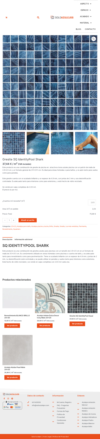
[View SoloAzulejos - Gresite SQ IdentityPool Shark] (13, 143)
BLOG (78, 29)
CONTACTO (90, 29)
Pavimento (82, 226)
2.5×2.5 (13, 226)
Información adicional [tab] (23, 239)
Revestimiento (7, 229)
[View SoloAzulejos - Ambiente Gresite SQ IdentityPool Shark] (86, 143)
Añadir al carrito (27, 220)
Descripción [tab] (7, 239)
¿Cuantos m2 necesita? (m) (13, 201)
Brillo (51, 226)
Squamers (16, 229)
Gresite (56, 226)
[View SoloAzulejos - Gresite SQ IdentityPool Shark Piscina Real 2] (62, 143)
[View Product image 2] (38, 143)
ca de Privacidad (61, 437)
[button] (38, 18)
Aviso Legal (47, 437)
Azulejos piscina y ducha (40, 226)
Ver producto (12, 326)
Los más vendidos (71, 226)
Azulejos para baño (23, 226)
